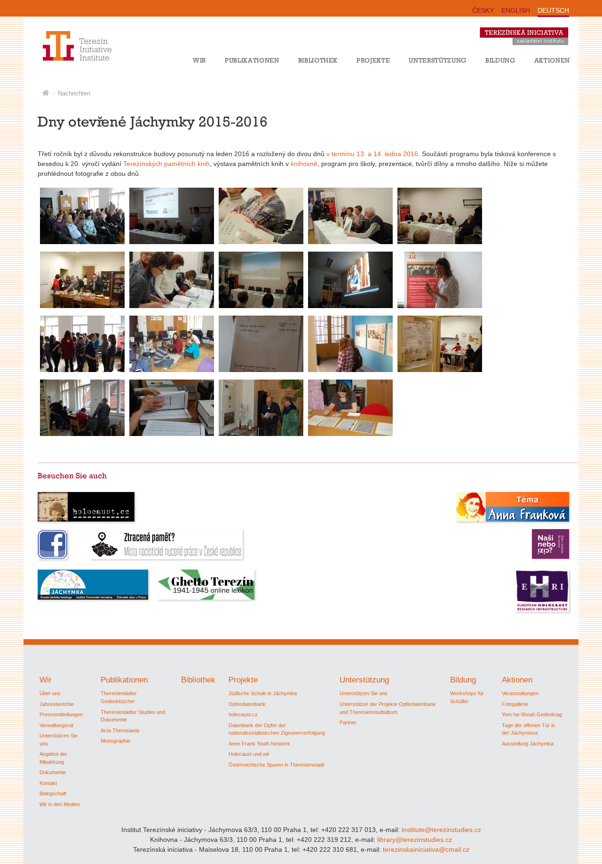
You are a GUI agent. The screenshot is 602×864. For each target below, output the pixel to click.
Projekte (373, 60)
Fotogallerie (515, 704)
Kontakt (48, 783)
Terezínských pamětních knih (166, 163)
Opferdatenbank (247, 704)
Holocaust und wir (249, 754)
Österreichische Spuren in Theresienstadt (276, 765)
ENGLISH (515, 10)
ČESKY (483, 10)
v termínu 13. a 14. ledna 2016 (372, 154)
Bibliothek (318, 60)
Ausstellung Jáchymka (528, 743)
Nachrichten (74, 93)
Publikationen (252, 60)
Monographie (115, 741)
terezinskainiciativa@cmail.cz (426, 849)
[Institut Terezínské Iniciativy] (71, 60)
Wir (199, 60)
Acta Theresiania (120, 730)
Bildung (500, 60)
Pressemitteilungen (61, 714)
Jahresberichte (57, 704)
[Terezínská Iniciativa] (528, 47)
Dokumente (53, 772)
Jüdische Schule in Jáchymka (263, 693)
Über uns (50, 693)
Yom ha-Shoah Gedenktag (532, 714)
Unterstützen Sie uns (364, 693)
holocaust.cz (243, 714)
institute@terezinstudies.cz (441, 829)
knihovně (304, 163)
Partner (348, 722)
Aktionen (552, 60)
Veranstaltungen (520, 693)
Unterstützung (438, 60)
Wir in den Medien (60, 804)
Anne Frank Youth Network (259, 743)
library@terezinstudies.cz (414, 839)
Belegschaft (53, 793)
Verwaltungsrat (56, 725)
